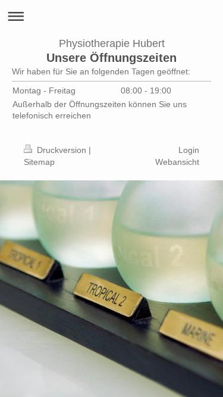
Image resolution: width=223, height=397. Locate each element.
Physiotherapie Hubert (112, 43)
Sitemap (39, 162)
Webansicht (177, 162)
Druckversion (61, 150)
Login (188, 150)
